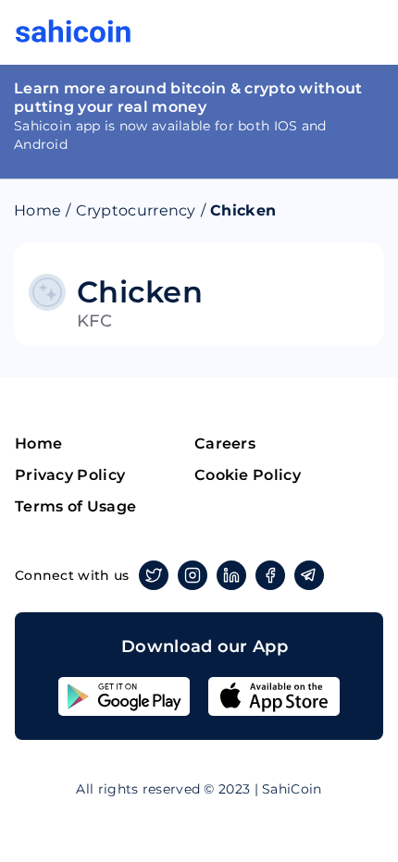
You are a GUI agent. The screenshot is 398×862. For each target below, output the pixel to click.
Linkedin (231, 575)
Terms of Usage (75, 506)
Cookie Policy (247, 475)
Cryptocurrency (136, 210)
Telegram (309, 575)
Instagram (192, 575)
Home (37, 210)
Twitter (153, 575)
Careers (224, 443)
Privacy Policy (70, 475)
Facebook (270, 575)
